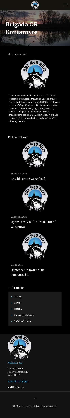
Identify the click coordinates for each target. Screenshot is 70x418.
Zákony (17, 296)
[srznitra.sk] (35, 5)
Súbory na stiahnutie (24, 315)
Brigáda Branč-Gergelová (28, 178)
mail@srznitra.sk (16, 387)
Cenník (17, 302)
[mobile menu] (65, 5)
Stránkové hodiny (22, 321)
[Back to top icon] (35, 398)
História (18, 309)
